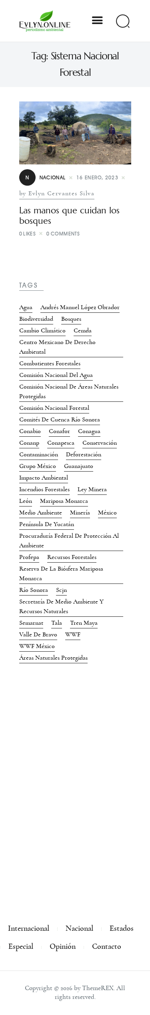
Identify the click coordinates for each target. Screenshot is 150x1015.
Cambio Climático (42, 330)
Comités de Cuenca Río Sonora (59, 419)
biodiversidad (36, 319)
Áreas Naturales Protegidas (53, 657)
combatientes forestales (49, 363)
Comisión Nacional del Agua (56, 375)
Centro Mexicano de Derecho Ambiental (57, 347)
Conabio (30, 431)
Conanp (29, 443)
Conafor (59, 431)
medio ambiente (40, 512)
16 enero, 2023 (97, 177)
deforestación (83, 454)
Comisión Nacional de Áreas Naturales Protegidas (68, 391)
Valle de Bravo (38, 634)
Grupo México (37, 466)
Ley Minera (92, 489)
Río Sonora (33, 590)
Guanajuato (78, 466)
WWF (72, 634)
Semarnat (31, 623)
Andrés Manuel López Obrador (80, 307)
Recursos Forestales (71, 557)
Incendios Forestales (44, 489)
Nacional (46, 177)
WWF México (37, 646)
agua (25, 307)
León (25, 501)
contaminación (38, 454)
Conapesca (60, 443)
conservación (99, 443)
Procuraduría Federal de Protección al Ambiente (69, 541)
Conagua (89, 431)
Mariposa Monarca (64, 501)
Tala (56, 623)
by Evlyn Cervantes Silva (57, 193)
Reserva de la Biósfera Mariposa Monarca (61, 573)
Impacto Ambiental (43, 477)
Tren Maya (84, 623)
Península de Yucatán (46, 524)
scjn (61, 590)
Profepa (29, 557)
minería (80, 512)
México (107, 512)
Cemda (83, 330)
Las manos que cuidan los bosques (69, 216)
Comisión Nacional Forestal (54, 408)
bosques (71, 319)
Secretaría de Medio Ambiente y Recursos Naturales (61, 606)
